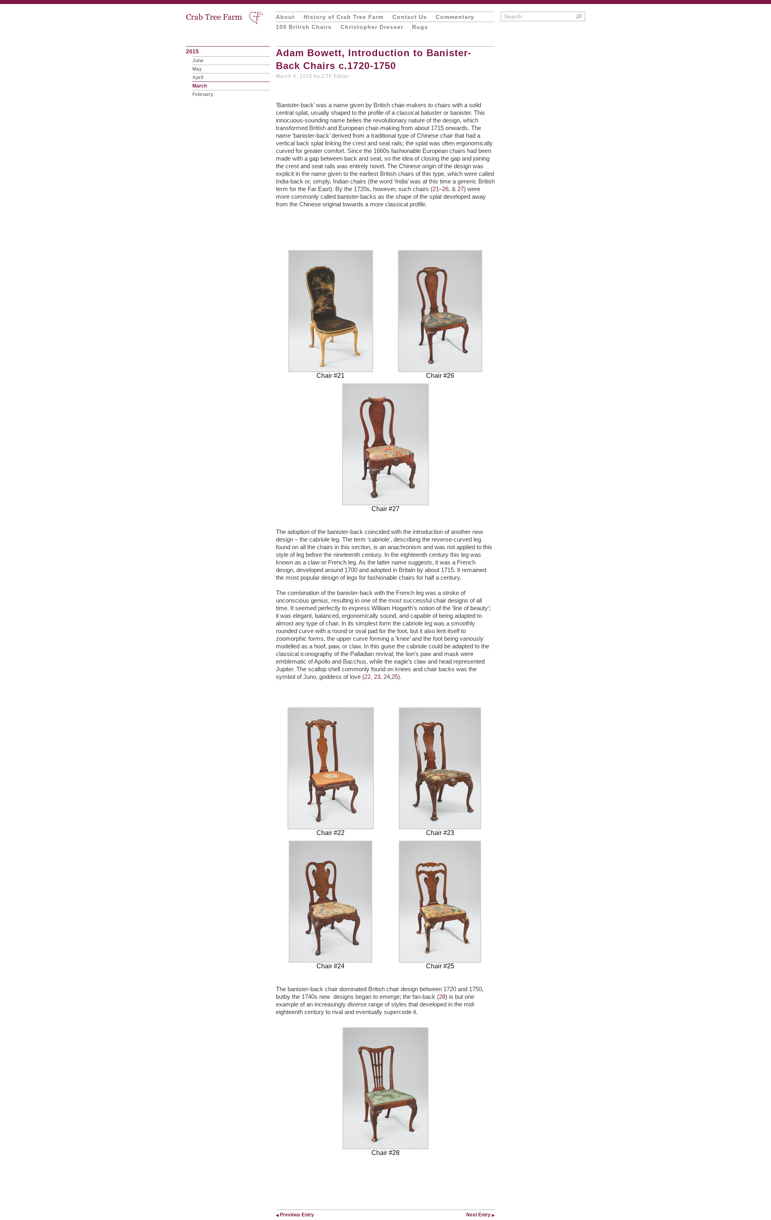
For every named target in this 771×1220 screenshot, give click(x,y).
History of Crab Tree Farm (343, 17)
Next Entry (480, 1215)
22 (367, 676)
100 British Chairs (304, 27)
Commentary (455, 17)
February (202, 94)
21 (435, 188)
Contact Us (409, 17)
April (197, 77)
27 (460, 188)
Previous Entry (295, 1215)
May (197, 69)
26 (445, 188)
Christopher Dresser (372, 27)
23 (377, 676)
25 (395, 676)
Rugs (420, 27)
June (198, 60)
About (285, 17)
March (199, 86)
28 (442, 996)
